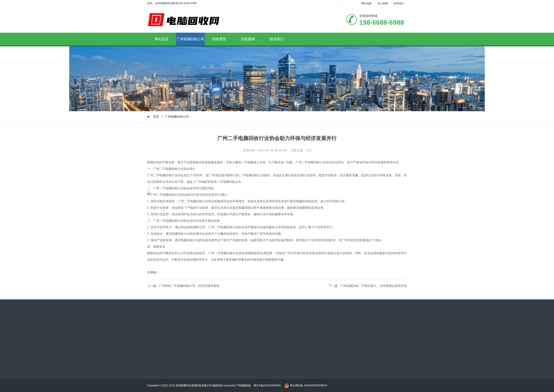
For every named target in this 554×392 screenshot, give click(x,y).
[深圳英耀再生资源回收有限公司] (185, 19)
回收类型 (219, 39)
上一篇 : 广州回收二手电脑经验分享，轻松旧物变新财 (183, 286)
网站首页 (162, 39)
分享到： (153, 272)
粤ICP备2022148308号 (267, 385)
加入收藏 (382, 3)
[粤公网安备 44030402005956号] (305, 381)
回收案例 (248, 39)
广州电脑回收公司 (190, 39)
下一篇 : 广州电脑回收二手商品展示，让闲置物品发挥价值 (368, 286)
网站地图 (366, 3)
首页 (156, 116)
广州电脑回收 (244, 385)
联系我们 (399, 3)
